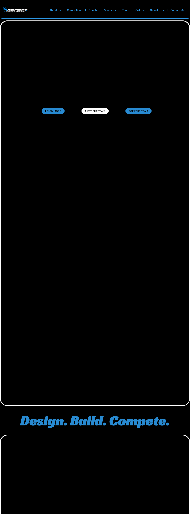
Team (125, 10)
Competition (74, 10)
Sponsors (110, 10)
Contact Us (177, 10)
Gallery (139, 10)
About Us (55, 10)
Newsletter (157, 10)
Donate (93, 10)
